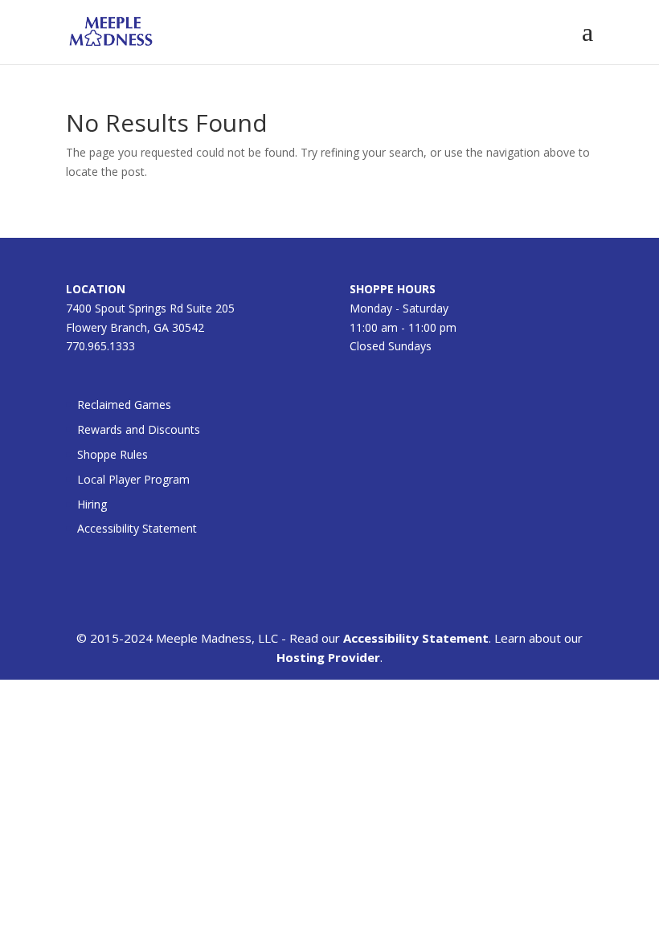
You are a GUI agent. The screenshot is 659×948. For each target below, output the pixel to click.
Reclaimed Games (124, 404)
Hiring (92, 504)
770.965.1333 (100, 345)
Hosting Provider (328, 657)
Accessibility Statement (137, 528)
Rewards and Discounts (138, 429)
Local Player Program (133, 479)
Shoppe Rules (112, 454)
